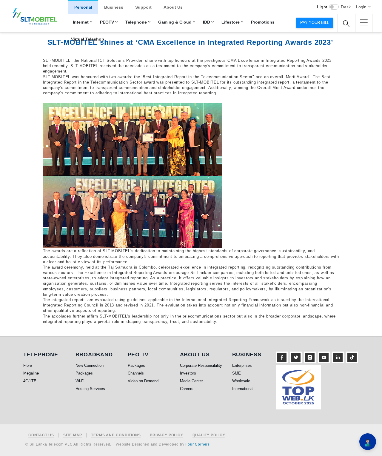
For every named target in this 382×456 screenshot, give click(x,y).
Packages (84, 373)
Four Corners (197, 444)
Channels (136, 373)
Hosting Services (90, 388)
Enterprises (242, 365)
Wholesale (241, 381)
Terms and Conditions (116, 435)
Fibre (27, 365)
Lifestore (230, 22)
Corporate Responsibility (201, 365)
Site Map (72, 435)
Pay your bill (314, 22)
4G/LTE (29, 381)
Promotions (263, 22)
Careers (186, 388)
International (242, 388)
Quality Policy (208, 435)
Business (113, 7)
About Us (173, 7)
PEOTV (107, 22)
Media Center (191, 381)
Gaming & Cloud (175, 22)
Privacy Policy (166, 435)
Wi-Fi (80, 381)
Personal (83, 7)
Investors (188, 373)
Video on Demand (143, 381)
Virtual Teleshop (87, 39)
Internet (81, 22)
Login (361, 6)
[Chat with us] (367, 441)
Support (143, 7)
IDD (206, 22)
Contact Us (41, 435)
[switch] (334, 7)
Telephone (136, 22)
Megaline (31, 373)
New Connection (90, 365)
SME (236, 373)
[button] (363, 22)
